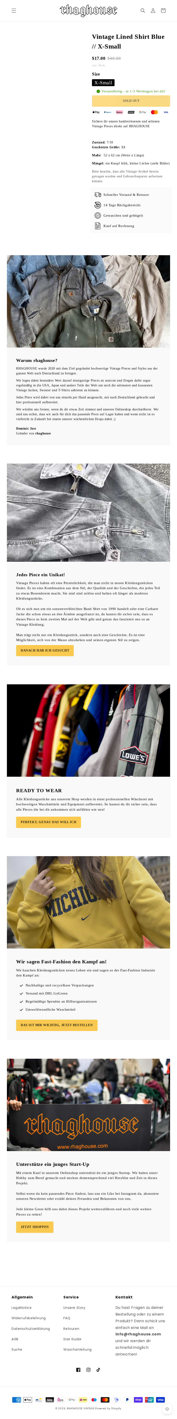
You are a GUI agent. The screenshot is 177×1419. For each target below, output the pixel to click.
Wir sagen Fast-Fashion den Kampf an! (61, 961)
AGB (15, 1339)
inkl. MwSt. (99, 65)
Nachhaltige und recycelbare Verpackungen (60, 985)
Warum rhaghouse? (37, 360)
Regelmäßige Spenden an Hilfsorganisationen (61, 1001)
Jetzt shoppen (35, 1227)
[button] (14, 11)
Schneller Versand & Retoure (126, 195)
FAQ (66, 1318)
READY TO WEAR (39, 790)
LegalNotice (22, 1307)
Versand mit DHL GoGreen (47, 993)
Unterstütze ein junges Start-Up (52, 1164)
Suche (17, 1349)
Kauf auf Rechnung (118, 226)
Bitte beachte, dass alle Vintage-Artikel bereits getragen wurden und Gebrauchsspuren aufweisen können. (127, 176)
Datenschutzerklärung (31, 1328)
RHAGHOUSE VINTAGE (80, 1408)
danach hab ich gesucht (45, 650)
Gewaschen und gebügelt (123, 215)
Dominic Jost (26, 428)
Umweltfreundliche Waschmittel (51, 1009)
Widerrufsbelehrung (29, 1318)
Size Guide (72, 1339)
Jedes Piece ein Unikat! (40, 574)
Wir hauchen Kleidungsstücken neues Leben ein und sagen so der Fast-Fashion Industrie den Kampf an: (85, 972)
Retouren (71, 1328)
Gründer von (33, 433)
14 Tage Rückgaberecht (122, 205)
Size (96, 74)
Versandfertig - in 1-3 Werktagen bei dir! (133, 91)
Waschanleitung (77, 1349)
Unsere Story (74, 1307)
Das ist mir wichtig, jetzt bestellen (57, 1025)
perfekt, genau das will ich (48, 822)
